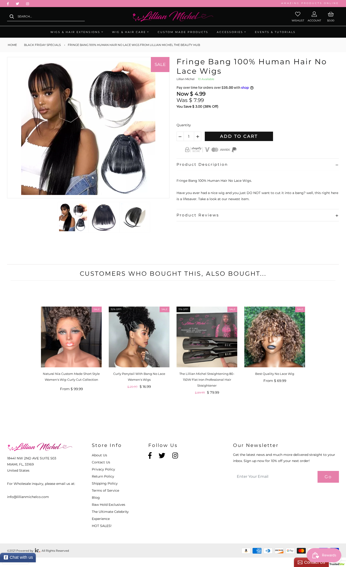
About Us (99, 455)
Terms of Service (105, 490)
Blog (96, 497)
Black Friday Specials (42, 45)
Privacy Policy (103, 469)
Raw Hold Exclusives (108, 504)
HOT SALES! (102, 526)
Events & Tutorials (275, 32)
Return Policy (103, 476)
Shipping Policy (105, 483)
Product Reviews (198, 215)
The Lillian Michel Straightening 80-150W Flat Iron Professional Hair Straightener (206, 379)
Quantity (184, 125)
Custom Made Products (183, 32)
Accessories (230, 32)
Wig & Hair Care (129, 32)
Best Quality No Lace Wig (274, 374)
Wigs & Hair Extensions (75, 32)
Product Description (202, 164)
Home (12, 45)
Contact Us (101, 462)
